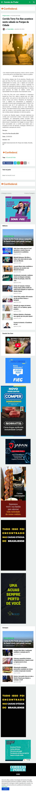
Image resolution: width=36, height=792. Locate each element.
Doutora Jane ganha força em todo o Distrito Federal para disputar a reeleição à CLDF (23, 678)
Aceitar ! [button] (5, 789)
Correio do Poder (11, 2)
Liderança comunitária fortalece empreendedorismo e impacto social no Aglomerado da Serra (23, 660)
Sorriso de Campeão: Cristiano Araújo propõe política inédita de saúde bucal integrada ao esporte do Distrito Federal (23, 288)
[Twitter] (15, 163)
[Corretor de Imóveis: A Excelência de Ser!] (8, 325)
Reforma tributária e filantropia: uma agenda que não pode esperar (23, 315)
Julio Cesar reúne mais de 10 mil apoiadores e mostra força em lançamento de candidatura (22, 250)
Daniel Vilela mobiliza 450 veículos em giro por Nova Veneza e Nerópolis (23, 298)
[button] (2, 2)
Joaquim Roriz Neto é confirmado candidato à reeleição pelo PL (23, 651)
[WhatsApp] (18, 163)
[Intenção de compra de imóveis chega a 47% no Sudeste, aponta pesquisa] (8, 308)
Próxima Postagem (29, 193)
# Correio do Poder (15, 15)
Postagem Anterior (6, 193)
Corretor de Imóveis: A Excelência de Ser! (23, 323)
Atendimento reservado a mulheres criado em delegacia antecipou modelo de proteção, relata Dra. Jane (23, 277)
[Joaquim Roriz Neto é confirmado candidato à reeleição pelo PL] (8, 653)
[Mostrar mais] (28, 163)
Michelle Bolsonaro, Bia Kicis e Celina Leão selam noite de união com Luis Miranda (23, 259)
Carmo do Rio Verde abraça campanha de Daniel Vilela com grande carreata (18, 240)
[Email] (25, 163)
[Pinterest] (21, 163)
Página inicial (6, 15)
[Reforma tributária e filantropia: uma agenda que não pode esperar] (8, 317)
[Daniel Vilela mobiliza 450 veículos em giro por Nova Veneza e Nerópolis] (8, 299)
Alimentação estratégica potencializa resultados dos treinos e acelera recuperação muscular (23, 669)
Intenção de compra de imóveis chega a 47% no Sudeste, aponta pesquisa (22, 307)
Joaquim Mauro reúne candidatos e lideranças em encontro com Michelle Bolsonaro (23, 268)
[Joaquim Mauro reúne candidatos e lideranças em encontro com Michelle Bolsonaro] (8, 269)
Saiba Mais (4, 786)
